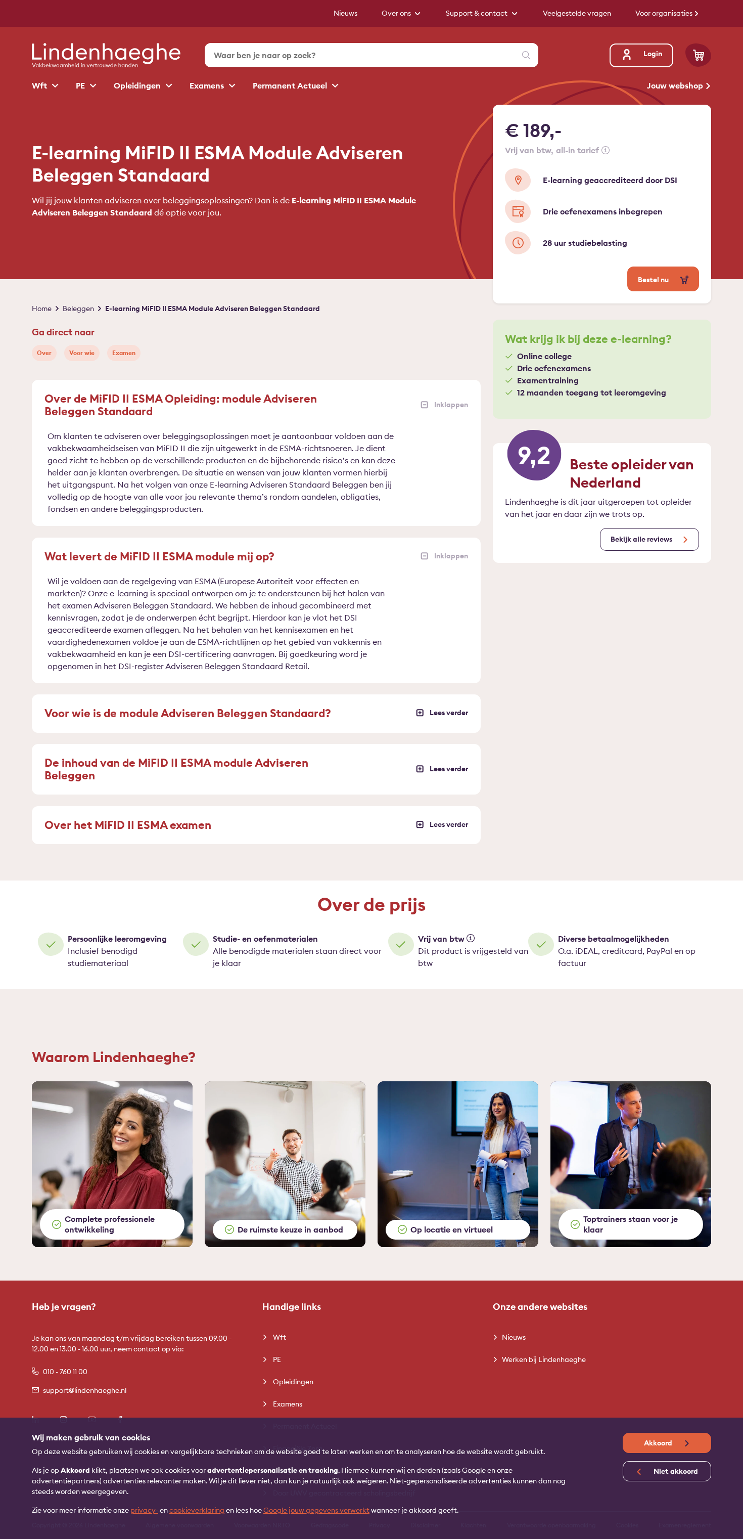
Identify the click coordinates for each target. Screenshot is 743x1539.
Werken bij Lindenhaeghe (544, 1359)
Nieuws (514, 1337)
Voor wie (82, 353)
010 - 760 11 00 (65, 1371)
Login (652, 53)
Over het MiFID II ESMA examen (127, 825)
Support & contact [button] (477, 13)
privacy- (144, 1510)
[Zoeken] (526, 55)
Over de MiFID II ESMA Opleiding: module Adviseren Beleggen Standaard (180, 404)
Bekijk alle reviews (641, 539)
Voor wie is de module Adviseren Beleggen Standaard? (187, 713)
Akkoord (659, 1442)
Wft (40, 85)
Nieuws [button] (345, 13)
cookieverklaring (196, 1510)
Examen (123, 353)
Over (44, 353)
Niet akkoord (675, 1471)
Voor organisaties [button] (664, 13)
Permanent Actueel (291, 85)
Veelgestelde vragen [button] (577, 13)
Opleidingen (138, 85)
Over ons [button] (397, 13)
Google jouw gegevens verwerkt (316, 1510)
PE (81, 85)
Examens (208, 85)
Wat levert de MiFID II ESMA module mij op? (159, 556)
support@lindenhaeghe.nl (84, 1390)
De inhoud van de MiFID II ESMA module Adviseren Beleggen (176, 769)
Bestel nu (654, 279)
